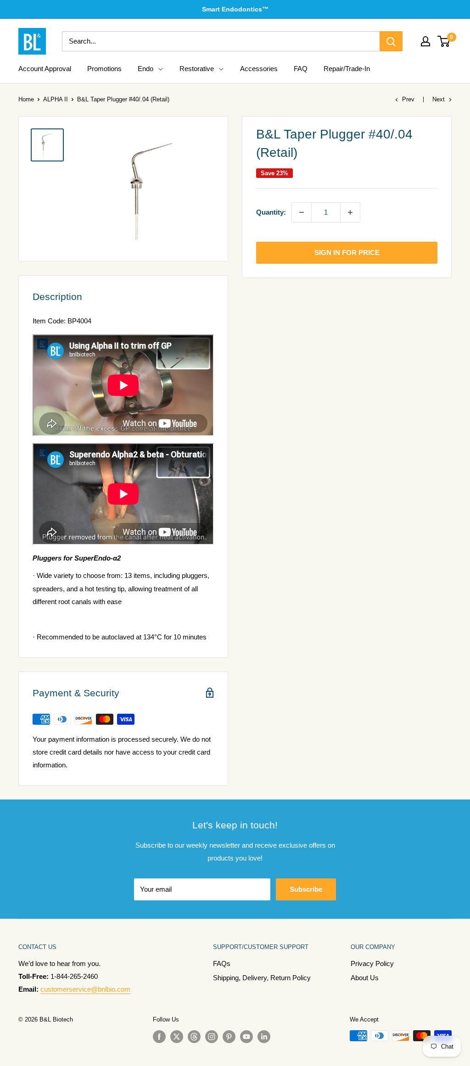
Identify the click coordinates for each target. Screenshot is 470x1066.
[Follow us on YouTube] (246, 1036)
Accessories (259, 68)
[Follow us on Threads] (194, 1036)
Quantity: (271, 212)
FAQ (301, 68)
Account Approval (44, 68)
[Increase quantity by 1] (350, 212)
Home (26, 99)
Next (438, 99)
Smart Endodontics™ (235, 9)
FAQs (221, 963)
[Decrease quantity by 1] (301, 212)
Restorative (196, 68)
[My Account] (425, 41)
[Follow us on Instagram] (211, 1036)
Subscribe (306, 889)
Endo (145, 68)
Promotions (104, 68)
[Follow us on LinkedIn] (263, 1036)
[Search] (391, 41)
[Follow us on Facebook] (159, 1036)
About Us (365, 978)
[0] (444, 41)
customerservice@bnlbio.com (85, 989)
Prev (408, 99)
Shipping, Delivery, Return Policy (262, 978)
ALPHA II (55, 99)
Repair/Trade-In (347, 68)
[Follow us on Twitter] (176, 1036)
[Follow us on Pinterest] (229, 1036)
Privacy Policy (372, 963)
